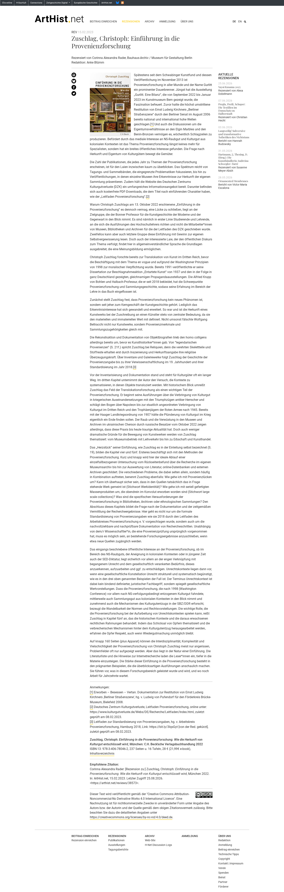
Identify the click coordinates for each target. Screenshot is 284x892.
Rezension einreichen (84, 840)
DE (234, 21)
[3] (134, 367)
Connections (36, 3)
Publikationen (116, 840)
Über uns (187, 21)
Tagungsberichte (118, 849)
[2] (147, 196)
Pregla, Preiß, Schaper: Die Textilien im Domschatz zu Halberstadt (231, 108)
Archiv (149, 21)
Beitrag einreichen (103, 21)
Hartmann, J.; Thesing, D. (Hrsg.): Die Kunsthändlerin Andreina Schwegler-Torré (233, 159)
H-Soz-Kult (21, 3)
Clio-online (7, 3)
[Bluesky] (117, 2)
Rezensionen (131, 21)
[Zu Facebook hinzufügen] (77, 88)
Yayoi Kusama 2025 (229, 87)
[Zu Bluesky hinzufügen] (77, 82)
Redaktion (224, 840)
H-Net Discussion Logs (158, 844)
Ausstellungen (116, 844)
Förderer (223, 886)
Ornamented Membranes (233, 181)
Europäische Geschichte (85, 3)
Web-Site (150, 840)
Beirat (221, 877)
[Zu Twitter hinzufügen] (77, 94)
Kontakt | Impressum (230, 863)
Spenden (223, 872)
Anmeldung (167, 21)
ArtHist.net (106, 3)
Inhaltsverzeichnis (102, 753)
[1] (152, 124)
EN (240, 21)
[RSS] (122, 2)
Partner (222, 882)
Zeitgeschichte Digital (57, 3)
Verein (222, 868)
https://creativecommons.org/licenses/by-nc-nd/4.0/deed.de (131, 817)
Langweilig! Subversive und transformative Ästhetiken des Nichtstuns (233, 134)
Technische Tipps (228, 854)
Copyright (224, 858)
